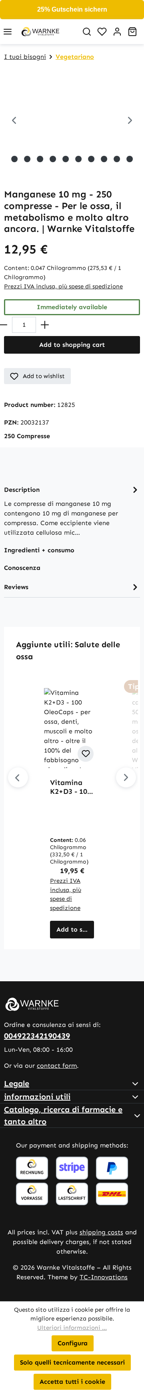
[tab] (72, 510)
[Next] (130, 121)
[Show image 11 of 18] (91, 159)
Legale (16, 1083)
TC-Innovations (104, 1277)
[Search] (86, 31)
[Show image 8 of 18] (53, 159)
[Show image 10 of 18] (78, 159)
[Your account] (117, 31)
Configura (73, 1343)
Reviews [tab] (16, 587)
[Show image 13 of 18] (117, 159)
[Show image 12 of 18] (104, 159)
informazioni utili (37, 1096)
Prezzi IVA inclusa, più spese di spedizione (63, 286)
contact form (57, 1065)
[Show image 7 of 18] (40, 159)
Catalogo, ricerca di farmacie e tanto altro (63, 1115)
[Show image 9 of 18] (65, 159)
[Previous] (14, 121)
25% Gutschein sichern (72, 9)
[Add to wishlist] (86, 754)
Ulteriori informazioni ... (72, 1327)
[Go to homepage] (47, 32)
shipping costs (101, 1232)
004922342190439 (37, 1036)
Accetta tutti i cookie (72, 1381)
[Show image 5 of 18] (14, 159)
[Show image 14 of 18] (129, 159)
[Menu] (7, 31)
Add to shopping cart (72, 344)
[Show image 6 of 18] (27, 159)
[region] (72, 121)
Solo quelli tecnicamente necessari (72, 1362)
